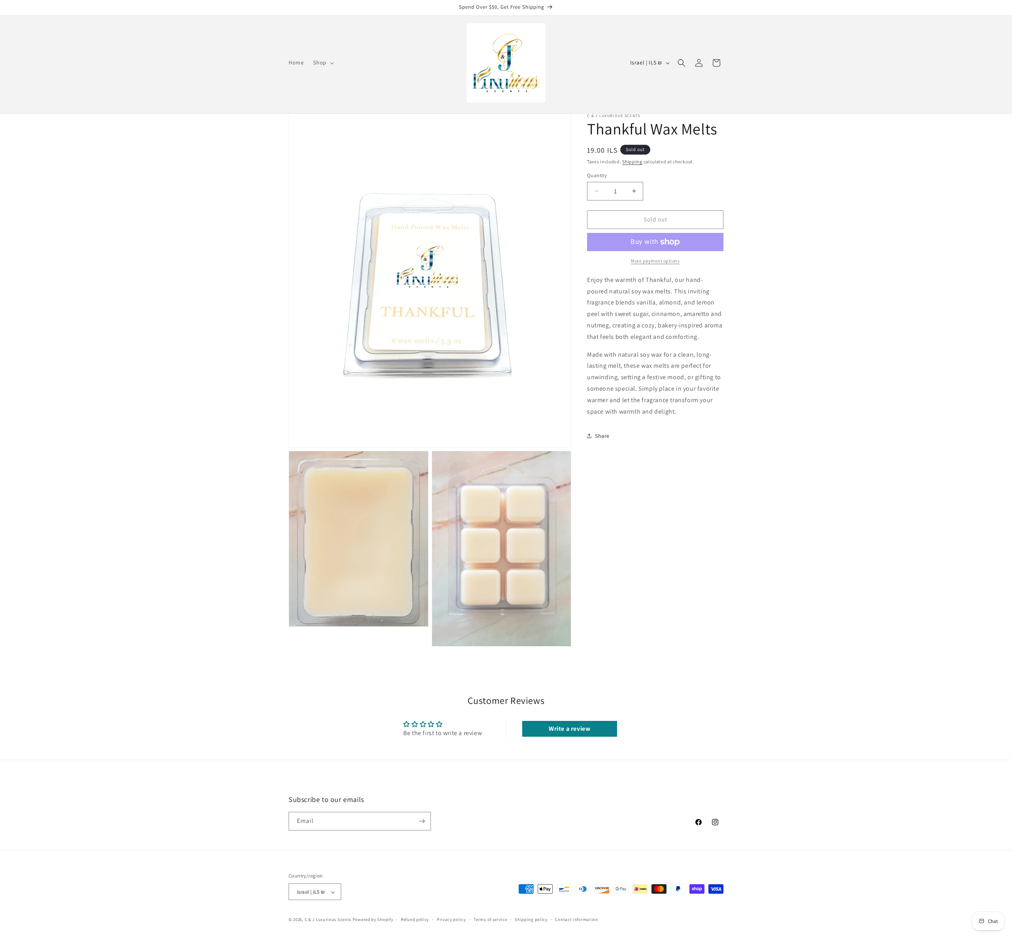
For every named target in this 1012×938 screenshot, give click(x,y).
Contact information (576, 919)
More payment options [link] (655, 261)
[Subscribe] (421, 821)
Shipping (632, 162)
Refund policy (415, 919)
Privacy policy (451, 919)
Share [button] (602, 435)
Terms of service (490, 919)
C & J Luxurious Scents (328, 920)
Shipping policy (531, 919)
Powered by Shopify (373, 920)
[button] (322, 62)
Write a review (569, 728)
